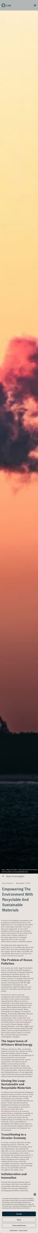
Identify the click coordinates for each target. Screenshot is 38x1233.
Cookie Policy (14, 1230)
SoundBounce (6, 1111)
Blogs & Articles (12, 869)
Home (3, 869)
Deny (19, 1220)
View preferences (19, 1225)
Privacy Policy (23, 1230)
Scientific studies (22, 1020)
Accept (19, 1214)
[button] (35, 1194)
